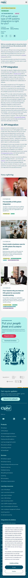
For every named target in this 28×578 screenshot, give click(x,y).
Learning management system (8, 442)
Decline (14, 571)
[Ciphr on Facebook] (24, 418)
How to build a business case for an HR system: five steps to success (14, 246)
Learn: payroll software (6, 495)
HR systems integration (8, 8)
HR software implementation (8, 481)
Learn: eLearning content (7, 501)
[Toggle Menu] (26, 2)
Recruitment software (6, 445)
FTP (10, 72)
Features (15, 305)
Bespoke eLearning (5, 467)
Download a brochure (10, 340)
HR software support (6, 458)
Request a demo (9, 336)
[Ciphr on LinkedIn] (14, 418)
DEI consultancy (5, 478)
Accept (14, 567)
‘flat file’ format (17, 73)
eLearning (3, 475)
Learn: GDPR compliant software (9, 503)
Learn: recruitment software (7, 492)
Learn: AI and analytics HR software (9, 506)
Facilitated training (5, 470)
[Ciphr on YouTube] (3, 418)
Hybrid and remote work (9, 306)
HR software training (6, 461)
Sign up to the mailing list (10, 399)
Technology (5, 11)
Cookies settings (14, 563)
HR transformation (7, 13)
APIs (2, 128)
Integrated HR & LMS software (8, 523)
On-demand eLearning (6, 515)
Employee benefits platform (7, 439)
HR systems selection (13, 260)
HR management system (7, 153)
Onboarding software (6, 447)
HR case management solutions (8, 436)
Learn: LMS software (6, 498)
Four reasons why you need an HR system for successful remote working (13, 293)
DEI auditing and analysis (7, 472)
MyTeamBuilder (5, 450)
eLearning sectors (5, 512)
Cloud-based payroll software (8, 433)
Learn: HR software (5, 489)
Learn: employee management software (10, 509)
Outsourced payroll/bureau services (9, 464)
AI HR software (4, 430)
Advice (17, 13)
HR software (4, 428)
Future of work (7, 305)
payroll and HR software (20, 117)
